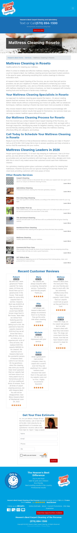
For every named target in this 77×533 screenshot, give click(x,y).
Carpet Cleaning (22, 178)
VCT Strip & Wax (22, 257)
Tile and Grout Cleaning (25, 218)
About (44, 506)
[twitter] (22, 506)
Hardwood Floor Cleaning (26, 228)
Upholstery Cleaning (24, 188)
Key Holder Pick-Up (24, 208)
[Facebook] (18, 506)
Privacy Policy (46, 526)
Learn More (67, 183)
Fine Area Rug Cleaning (25, 198)
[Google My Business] (20, 506)
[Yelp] (23, 506)
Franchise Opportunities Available (49, 513)
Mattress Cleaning (23, 237)
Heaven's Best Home (15, 58)
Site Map (66, 506)
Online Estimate (35, 506)
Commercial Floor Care (25, 247)
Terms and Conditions (33, 526)
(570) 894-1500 (46, 23)
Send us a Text (38, 30)
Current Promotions (55, 506)
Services (28, 58)
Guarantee (50, 508)
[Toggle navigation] (72, 8)
